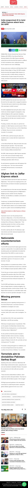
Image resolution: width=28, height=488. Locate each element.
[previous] (22, 409)
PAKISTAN (7, 6)
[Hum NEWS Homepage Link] (14, 2)
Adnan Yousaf (7, 28)
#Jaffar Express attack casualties (11, 399)
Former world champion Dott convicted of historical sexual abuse (17, 461)
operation (21, 58)
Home (5, 12)
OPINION (21, 6)
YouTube (19, 482)
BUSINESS (16, 6)
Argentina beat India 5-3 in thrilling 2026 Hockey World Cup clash (17, 468)
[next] (25, 409)
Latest (3, 432)
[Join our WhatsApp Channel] (24, 484)
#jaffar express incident (8, 402)
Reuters (11, 437)
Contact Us (13, 482)
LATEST (2, 6)
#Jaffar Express (6, 396)
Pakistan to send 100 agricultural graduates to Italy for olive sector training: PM (17, 454)
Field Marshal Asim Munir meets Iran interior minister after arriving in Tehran (12, 429)
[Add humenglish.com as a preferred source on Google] (23, 50)
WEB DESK (3, 427)
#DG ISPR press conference (9, 394)
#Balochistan (7, 391)
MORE (25, 6)
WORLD (11, 6)
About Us (8, 482)
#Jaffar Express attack (19, 396)
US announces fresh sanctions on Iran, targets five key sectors (17, 440)
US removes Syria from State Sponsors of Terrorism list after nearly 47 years (17, 447)
